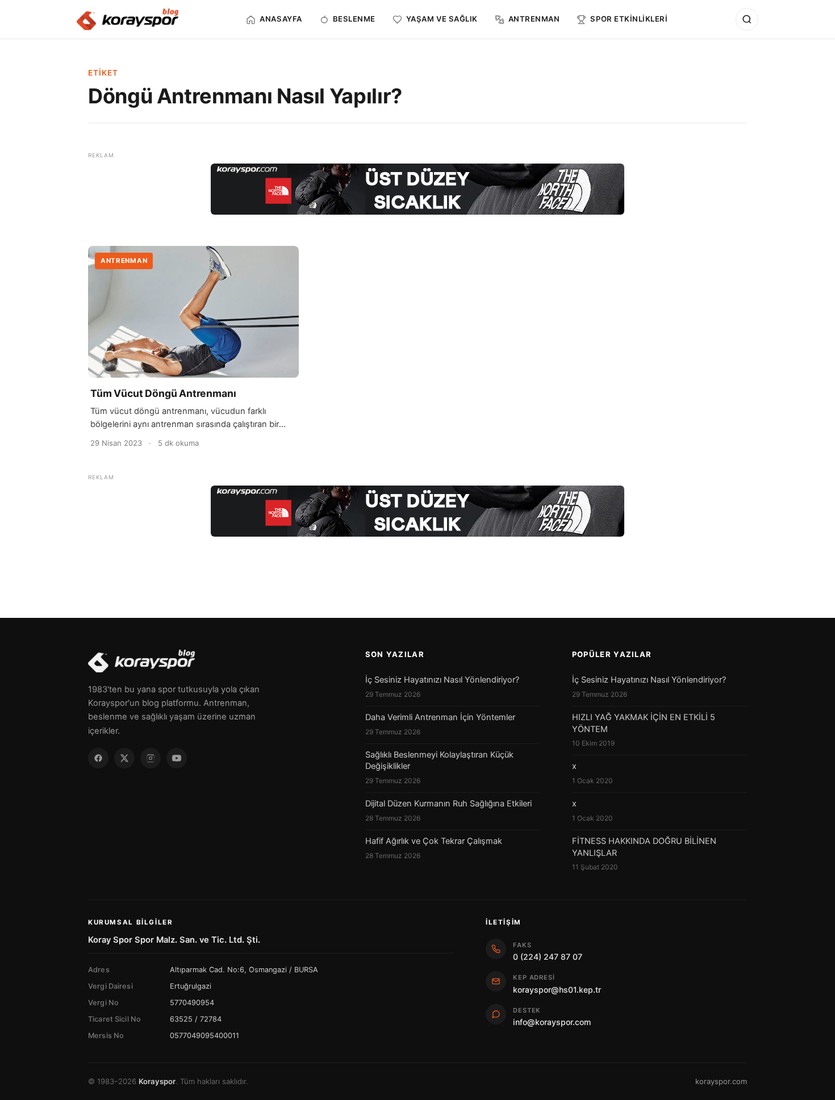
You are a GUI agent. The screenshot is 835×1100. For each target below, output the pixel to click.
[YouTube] (176, 758)
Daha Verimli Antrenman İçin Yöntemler (440, 717)
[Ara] (747, 19)
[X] (124, 758)
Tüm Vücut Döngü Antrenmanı (163, 393)
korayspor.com (721, 1081)
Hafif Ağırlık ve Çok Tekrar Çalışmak (433, 841)
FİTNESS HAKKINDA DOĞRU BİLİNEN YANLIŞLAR (644, 847)
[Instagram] (150, 758)
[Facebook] (98, 758)
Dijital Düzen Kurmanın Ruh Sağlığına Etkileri (448, 803)
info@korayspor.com (552, 1022)
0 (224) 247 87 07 (547, 956)
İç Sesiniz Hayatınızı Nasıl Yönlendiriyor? (442, 680)
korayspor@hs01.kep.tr (557, 989)
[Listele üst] (417, 189)
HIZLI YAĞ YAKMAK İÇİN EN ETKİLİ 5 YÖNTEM (643, 723)
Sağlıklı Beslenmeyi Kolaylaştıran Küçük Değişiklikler (439, 760)
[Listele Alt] (417, 511)
